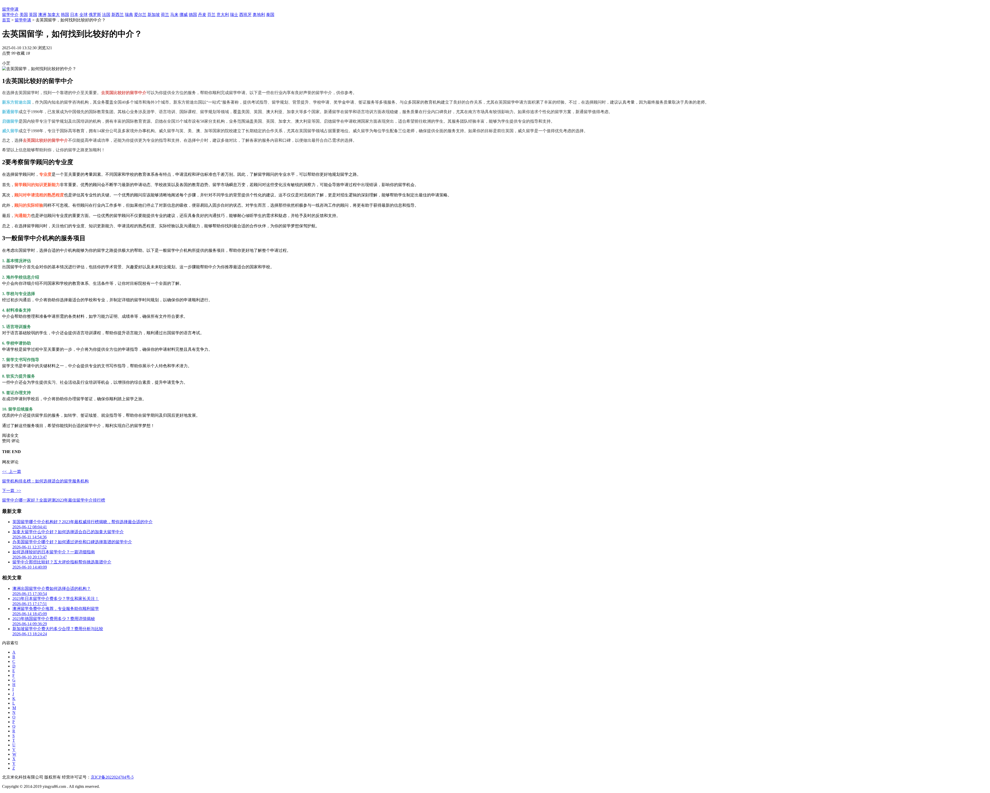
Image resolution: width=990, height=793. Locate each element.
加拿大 (53, 14)
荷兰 (165, 14)
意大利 (223, 14)
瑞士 (234, 14)
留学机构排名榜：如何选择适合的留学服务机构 (45, 481)
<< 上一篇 (11, 471)
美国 (24, 14)
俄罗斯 (95, 14)
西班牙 (245, 14)
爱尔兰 (140, 14)
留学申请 (10, 9)
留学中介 (10, 14)
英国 (33, 14)
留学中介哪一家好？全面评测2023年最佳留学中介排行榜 (53, 500)
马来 (174, 14)
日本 (74, 14)
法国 (106, 14)
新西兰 (117, 14)
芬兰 (211, 14)
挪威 (183, 14)
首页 (6, 20)
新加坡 (153, 14)
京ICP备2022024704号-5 (112, 777)
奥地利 (259, 14)
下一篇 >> (11, 490)
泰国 (270, 14)
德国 (193, 14)
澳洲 (42, 14)
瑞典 (129, 14)
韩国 (65, 14)
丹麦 (202, 14)
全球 (83, 14)
